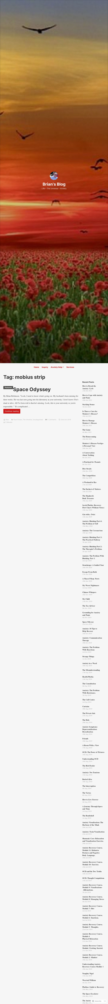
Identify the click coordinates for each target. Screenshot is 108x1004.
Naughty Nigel (88, 973)
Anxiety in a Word (89, 663)
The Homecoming (89, 436)
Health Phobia (87, 676)
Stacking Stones (88, 404)
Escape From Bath (89, 572)
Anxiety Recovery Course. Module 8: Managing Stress (93, 898)
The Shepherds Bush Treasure (88, 497)
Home (36, 367)
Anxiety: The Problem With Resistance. (90, 691)
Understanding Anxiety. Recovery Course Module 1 (93, 965)
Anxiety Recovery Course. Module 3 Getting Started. (92, 946)
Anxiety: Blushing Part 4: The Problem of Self (92, 522)
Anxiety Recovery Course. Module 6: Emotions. (92, 916)
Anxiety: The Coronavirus (92, 530)
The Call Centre (88, 699)
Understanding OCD (90, 759)
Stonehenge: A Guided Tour (93, 565)
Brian (7, 419)
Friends (85, 738)
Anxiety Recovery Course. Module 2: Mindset (92, 956)
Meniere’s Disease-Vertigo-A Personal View (93, 444)
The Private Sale (88, 713)
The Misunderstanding (91, 670)
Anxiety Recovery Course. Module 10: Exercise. (92, 863)
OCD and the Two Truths (92, 871)
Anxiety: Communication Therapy (92, 639)
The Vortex (86, 793)
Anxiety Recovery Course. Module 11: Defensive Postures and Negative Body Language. (92, 851)
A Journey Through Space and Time (92, 807)
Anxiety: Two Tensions (91, 772)
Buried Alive (87, 779)
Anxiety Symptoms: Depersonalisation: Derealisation (90, 729)
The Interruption (89, 786)
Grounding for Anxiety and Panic (91, 613)
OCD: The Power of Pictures (93, 752)
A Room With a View (90, 745)
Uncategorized (38, 419)
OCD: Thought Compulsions (93, 878)
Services (70, 367)
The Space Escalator (90, 993)
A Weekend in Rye (89, 482)
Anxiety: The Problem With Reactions (90, 648)
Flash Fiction (17, 419)
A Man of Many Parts (90, 578)
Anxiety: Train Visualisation (93, 831)
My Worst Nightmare (90, 585)
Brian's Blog (54, 184)
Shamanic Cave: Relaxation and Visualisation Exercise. (93, 839)
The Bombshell (88, 815)
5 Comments (51, 419)
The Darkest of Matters (91, 489)
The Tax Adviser (88, 605)
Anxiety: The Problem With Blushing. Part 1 (93, 557)
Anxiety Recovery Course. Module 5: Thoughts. (92, 925)
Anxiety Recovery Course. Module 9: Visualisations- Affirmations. (92, 887)
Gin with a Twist (88, 514)
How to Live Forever (90, 799)
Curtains (85, 706)
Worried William (89, 980)
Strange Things (88, 656)
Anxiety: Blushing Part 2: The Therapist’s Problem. (92, 547)
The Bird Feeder (88, 765)
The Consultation (89, 683)
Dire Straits (87, 468)
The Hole (85, 720)
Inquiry (45, 367)
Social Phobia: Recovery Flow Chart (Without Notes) (93, 506)
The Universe (27, 419)
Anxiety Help (56, 367)
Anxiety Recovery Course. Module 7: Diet (92, 907)
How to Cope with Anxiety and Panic (92, 396)
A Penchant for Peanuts (91, 462)
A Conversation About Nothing (88, 454)
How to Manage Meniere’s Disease (89, 421)
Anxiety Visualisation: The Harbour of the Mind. (92, 823)
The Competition (88, 475)
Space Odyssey (32, 389)
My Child (86, 599)
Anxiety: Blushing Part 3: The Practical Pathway (92, 538)
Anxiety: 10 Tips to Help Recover (89, 629)
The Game (86, 429)
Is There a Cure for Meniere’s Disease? (90, 412)
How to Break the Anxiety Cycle (89, 387)
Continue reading (11, 412)
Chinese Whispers (89, 592)
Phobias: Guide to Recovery (93, 987)
